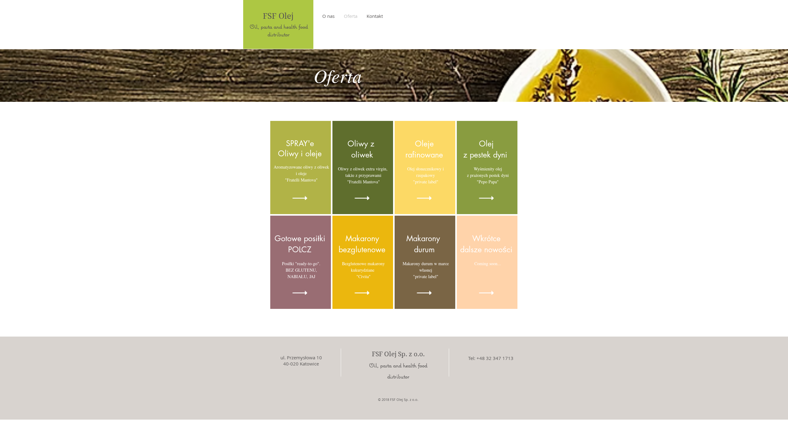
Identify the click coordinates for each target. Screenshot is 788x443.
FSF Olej (278, 16)
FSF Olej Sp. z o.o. (398, 354)
